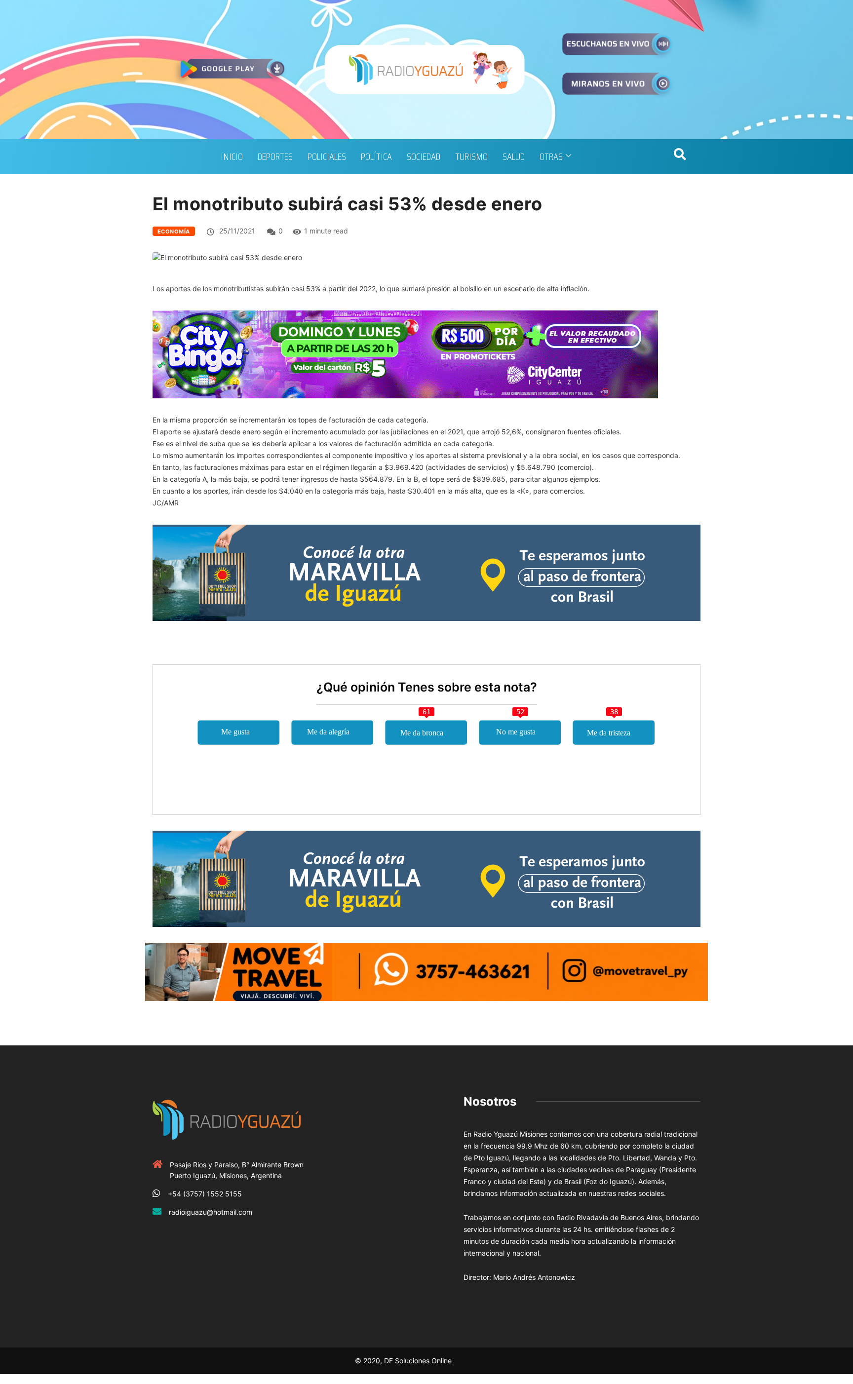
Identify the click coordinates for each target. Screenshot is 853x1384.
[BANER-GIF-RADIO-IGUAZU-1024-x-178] (405, 353)
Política (376, 156)
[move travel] (426, 971)
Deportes (275, 156)
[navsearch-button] (680, 156)
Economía (173, 231)
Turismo (471, 156)
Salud (514, 156)
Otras (551, 156)
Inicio (232, 156)
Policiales (327, 156)
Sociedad (423, 156)
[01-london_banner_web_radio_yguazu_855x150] (426, 572)
